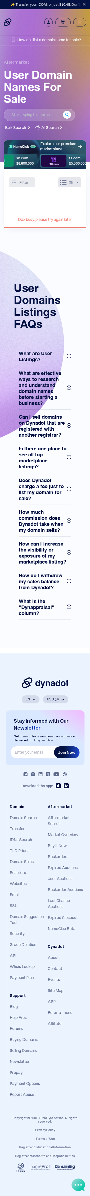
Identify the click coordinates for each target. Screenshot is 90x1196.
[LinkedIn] (40, 774)
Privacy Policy (45, 1130)
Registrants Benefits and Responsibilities (45, 1156)
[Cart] (63, 22)
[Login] (48, 22)
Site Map (56, 990)
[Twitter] (48, 774)
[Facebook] (26, 774)
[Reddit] (65, 774)
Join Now (67, 752)
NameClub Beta (62, 928)
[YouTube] (56, 774)
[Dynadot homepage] (8, 22)
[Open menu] (79, 22)
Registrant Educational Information (45, 1147)
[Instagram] (33, 774)
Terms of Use (45, 1139)
